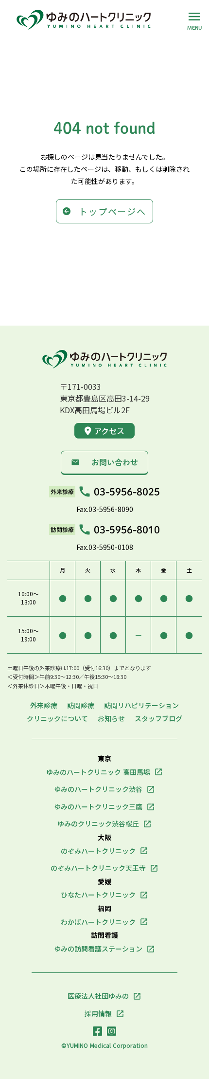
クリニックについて (57, 718)
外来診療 (43, 705)
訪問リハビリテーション (141, 705)
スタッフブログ (158, 718)
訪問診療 (80, 705)
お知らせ (111, 718)
